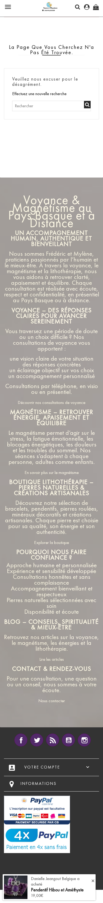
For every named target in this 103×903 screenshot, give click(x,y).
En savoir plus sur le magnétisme (52, 472)
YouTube (68, 740)
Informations (38, 783)
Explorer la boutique (51, 542)
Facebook (21, 740)
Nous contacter (51, 700)
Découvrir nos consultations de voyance (51, 402)
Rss (52, 740)
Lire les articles (51, 659)
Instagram (84, 740)
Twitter (37, 740)
